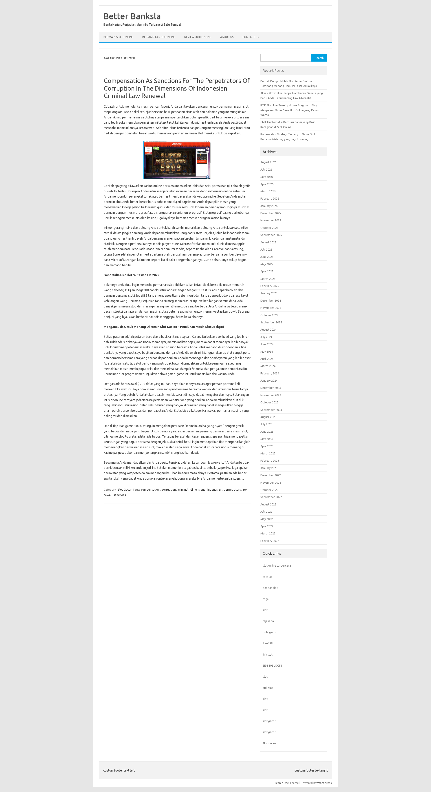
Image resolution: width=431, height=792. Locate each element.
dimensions (197, 489)
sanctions (120, 494)
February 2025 (269, 285)
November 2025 (270, 220)
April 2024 (266, 358)
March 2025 (267, 278)
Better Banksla (132, 16)
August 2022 (268, 504)
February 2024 (269, 373)
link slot (268, 654)
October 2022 (269, 489)
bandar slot (270, 587)
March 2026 (267, 191)
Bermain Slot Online (118, 37)
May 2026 (266, 176)
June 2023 (266, 431)
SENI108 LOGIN (272, 665)
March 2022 (267, 533)
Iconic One (282, 782)
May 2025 (266, 264)
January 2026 (268, 205)
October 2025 (269, 227)
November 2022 (270, 482)
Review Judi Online (197, 37)
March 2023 (267, 453)
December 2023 (270, 387)
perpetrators (232, 489)
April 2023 (266, 446)
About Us (226, 37)
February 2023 (269, 460)
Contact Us (250, 37)
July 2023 (266, 424)
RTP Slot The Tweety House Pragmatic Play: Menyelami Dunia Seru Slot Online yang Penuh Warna (289, 110)
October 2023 (269, 402)
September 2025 (271, 234)
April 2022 (266, 526)
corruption (169, 489)
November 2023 (270, 395)
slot (265, 610)
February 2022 (269, 540)
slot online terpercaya (277, 565)
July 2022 (266, 511)
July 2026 (266, 169)
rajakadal (269, 621)
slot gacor (269, 721)
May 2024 (266, 351)
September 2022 (271, 496)
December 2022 (270, 475)
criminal (183, 489)
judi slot (268, 687)
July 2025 (266, 249)
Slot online (269, 743)
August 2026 (268, 162)
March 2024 (267, 365)
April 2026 (266, 184)
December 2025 (270, 213)
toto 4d (268, 576)
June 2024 (266, 344)
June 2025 (266, 256)
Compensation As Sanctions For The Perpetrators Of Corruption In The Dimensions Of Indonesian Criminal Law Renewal (177, 88)
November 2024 (270, 307)
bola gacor (270, 632)
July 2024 (266, 336)
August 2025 (268, 242)
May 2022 (266, 519)
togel (266, 599)
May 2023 (266, 438)
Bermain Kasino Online (158, 37)
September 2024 (271, 322)
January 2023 (268, 467)
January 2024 (268, 380)
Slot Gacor (125, 489)
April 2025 (266, 271)
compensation (150, 489)
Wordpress (324, 782)
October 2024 (269, 315)
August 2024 (268, 329)
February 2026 (269, 198)
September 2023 (271, 409)
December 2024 (270, 300)
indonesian (214, 489)
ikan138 (268, 643)
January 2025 (268, 293)
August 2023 (268, 416)
